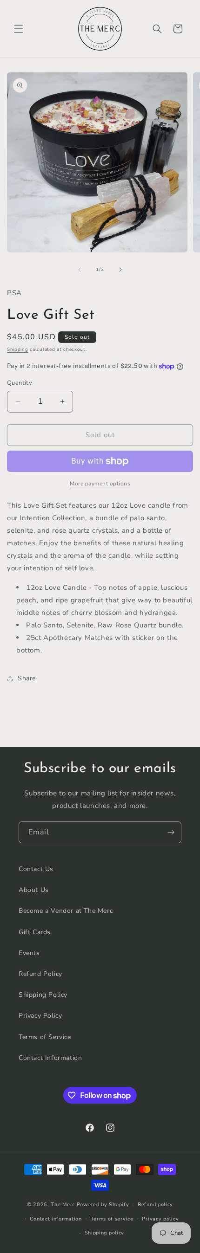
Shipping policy (105, 1232)
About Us (34, 889)
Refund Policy (40, 973)
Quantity (19, 383)
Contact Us (36, 869)
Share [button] (27, 678)
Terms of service (112, 1218)
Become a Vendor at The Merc (66, 910)
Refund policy (155, 1204)
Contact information (55, 1218)
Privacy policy (160, 1218)
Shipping (17, 349)
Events (29, 953)
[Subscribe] (170, 832)
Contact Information (50, 1057)
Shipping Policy (43, 994)
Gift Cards (35, 932)
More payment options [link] (100, 483)
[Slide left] (79, 269)
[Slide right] (120, 269)
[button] (18, 29)
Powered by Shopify (103, 1204)
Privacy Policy (40, 1015)
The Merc (63, 1204)
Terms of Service (45, 1037)
